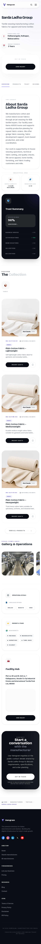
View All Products (20, 530)
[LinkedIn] (12, 837)
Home (4, 851)
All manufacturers (8, 858)
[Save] (32, 364)
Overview (5, 84)
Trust (26, 84)
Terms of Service (7, 903)
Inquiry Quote (17, 364)
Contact (4, 891)
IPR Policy (5, 915)
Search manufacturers (9, 854)
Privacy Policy (6, 907)
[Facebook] (3, 837)
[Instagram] (8, 837)
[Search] (31, 5)
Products (17, 84)
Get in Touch (20, 776)
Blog (3, 887)
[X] (17, 837)
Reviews (36, 84)
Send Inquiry (20, 66)
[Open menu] (36, 5)
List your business (8, 871)
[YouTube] (22, 837)
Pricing (4, 875)
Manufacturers (16, 802)
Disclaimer (5, 911)
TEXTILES (29, 802)
